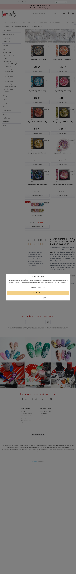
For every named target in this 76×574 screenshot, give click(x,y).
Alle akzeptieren (38, 293)
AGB (45, 298)
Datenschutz (40, 298)
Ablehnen (33, 287)
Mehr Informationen (40, 284)
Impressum (32, 298)
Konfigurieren (41, 287)
